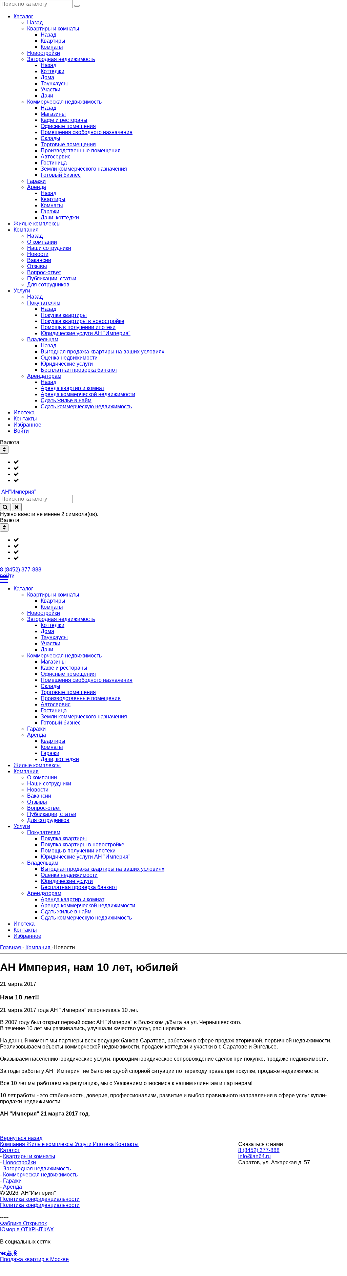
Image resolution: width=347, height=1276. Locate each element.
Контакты (127, 1144)
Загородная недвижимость (37, 1168)
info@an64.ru (254, 1156)
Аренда (12, 1187)
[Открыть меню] (173, 579)
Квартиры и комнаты (29, 1156)
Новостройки (19, 1162)
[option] (180, 462)
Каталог (10, 1150)
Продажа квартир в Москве (34, 1259)
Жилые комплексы (50, 1144)
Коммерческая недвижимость (40, 1174)
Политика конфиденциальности (40, 1199)
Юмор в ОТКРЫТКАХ (27, 1229)
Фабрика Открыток (23, 1223)
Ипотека (104, 1144)
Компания (13, 1144)
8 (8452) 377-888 (20, 569)
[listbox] (173, 471)
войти (7, 576)
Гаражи (12, 1181)
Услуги (84, 1144)
